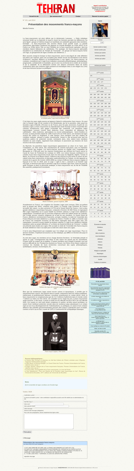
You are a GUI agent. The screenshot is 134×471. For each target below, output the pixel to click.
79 (91, 158)
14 (94, 207)
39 (98, 189)
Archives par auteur (100, 58)
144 (109, 113)
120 (109, 131)
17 (105, 207)
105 (98, 140)
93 (98, 149)
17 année (100, 72)
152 (95, 103)
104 (95, 140)
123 (98, 125)
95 (105, 149)
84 (109, 158)
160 (102, 97)
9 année (100, 137)
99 (98, 143)
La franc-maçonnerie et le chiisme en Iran (100, 297)
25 (91, 198)
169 (91, 88)
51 (98, 180)
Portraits (100, 247)
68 (94, 167)
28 (102, 198)
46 (102, 186)
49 (91, 180)
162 (109, 97)
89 (105, 152)
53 (105, 180)
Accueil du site (33, 16)
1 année (100, 210)
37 (91, 189)
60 (109, 177)
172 (102, 88)
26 (94, 198)
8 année (100, 146)
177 (102, 82)
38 (94, 189)
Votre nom (27, 404)
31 (91, 195)
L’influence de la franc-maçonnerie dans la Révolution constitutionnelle (100, 293)
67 (91, 167)
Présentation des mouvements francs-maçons (39, 442)
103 (91, 140)
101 (106, 143)
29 (105, 198)
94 (102, 149)
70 (102, 167)
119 (106, 131)
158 (95, 97)
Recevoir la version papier (100, 16)
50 (94, 180)
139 (91, 113)
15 (98, 207)
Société (100, 259)
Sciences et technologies (100, 256)
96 (109, 149)
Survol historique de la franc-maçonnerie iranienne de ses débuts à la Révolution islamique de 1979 (100, 289)
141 (98, 113)
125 (106, 125)
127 (91, 122)
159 (98, 97)
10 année (100, 128)
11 (105, 213)
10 (102, 213)
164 (95, 94)
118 (102, 131)
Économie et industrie (100, 224)
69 (98, 167)
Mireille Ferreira (28, 28)
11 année (100, 119)
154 (102, 103)
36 (109, 195)
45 (98, 186)
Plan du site (95, 467)
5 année (100, 174)
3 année (100, 192)
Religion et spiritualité (100, 250)
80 (94, 158)
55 (91, 177)
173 (106, 88)
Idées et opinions (100, 233)
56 (94, 177)
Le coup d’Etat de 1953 (100, 309)
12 (109, 213)
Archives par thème (100, 55)
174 (91, 82)
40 (102, 189)
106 (102, 140)
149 (106, 106)
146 (95, 106)
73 (91, 161)
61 (91, 170)
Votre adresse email (29, 406)
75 (98, 161)
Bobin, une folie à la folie (100, 328)
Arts (100, 221)
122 (95, 125)
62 (94, 170)
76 (102, 161)
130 (102, 122)
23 (105, 204)
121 (91, 125)
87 (98, 152)
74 (94, 161)
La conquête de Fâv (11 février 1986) (100, 332)
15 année (100, 85)
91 (91, 149)
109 (91, 134)
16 (102, 207)
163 (91, 94)
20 (94, 204)
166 (102, 94)
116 (95, 131)
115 (91, 131)
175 (95, 82)
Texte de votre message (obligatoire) (34, 410)
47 (105, 186)
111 (98, 134)
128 (95, 122)
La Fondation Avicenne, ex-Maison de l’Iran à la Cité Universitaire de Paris (100, 313)
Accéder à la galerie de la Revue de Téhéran (100, 30)
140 (95, 113)
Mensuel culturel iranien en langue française (48, 467)
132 (109, 122)
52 (102, 180)
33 (98, 195)
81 (98, 158)
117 (98, 131)
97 (91, 143)
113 (106, 134)
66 (109, 170)
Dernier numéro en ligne (100, 47)
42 (109, 189)
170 (95, 88)
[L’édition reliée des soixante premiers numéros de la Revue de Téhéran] (100, 279)
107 (106, 140)
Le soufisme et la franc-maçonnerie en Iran (100, 301)
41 (105, 189)
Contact (78, 16)
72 (109, 167)
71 (105, 167)
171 (98, 88)
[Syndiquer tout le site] (37, 467)
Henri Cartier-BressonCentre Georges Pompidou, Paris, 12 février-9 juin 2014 (100, 317)
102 (109, 143)
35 (105, 195)
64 (102, 170)
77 (105, 161)
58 (102, 177)
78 (109, 161)
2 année (100, 201)
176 (98, 82)
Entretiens (100, 227)
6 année (100, 165)
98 (94, 143)
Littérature (100, 239)
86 (94, 152)
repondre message (29, 456)
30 (109, 198)
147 (98, 106)
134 (95, 115)
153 (98, 103)
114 (109, 134)
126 (109, 125)
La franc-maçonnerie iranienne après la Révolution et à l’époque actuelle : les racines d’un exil (100, 305)
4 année (100, 183)
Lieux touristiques (100, 236)
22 (102, 204)
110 (95, 134)
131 (106, 122)
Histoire (100, 230)
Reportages (100, 253)
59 (105, 177)
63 (98, 170)
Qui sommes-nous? (56, 16)
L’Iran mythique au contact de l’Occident (100, 326)
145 (91, 106)
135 (98, 115)
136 (102, 115)
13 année (100, 100)
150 (109, 106)
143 (106, 113)
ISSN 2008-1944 (71, 467)
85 (91, 152)
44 (94, 186)
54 (109, 180)
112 (102, 134)
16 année (100, 79)
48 (109, 186)
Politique (100, 245)
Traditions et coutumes (100, 262)
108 (109, 140)
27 (98, 198)
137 (106, 115)
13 (91, 207)
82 (102, 158)
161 (106, 97)
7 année (100, 155)
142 (102, 113)
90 (109, 152)
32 (94, 195)
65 (105, 170)
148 (102, 106)
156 (109, 103)
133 (91, 115)
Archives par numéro (100, 52)
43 (91, 186)
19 (91, 204)
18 (109, 207)
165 (98, 94)
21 (98, 204)
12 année (100, 110)
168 (109, 94)
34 (102, 195)
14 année (100, 91)
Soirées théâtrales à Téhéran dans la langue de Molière (100, 322)
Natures (100, 242)
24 (109, 204)
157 (91, 97)
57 (98, 177)
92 (94, 149)
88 (102, 152)
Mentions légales (78, 467)
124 (102, 125)
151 (91, 103)
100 (102, 143)
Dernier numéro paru (100, 50)
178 (91, 75)
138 (109, 115)
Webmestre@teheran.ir (87, 467)
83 (105, 158)
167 (106, 94)
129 (98, 122)
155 (106, 103)
